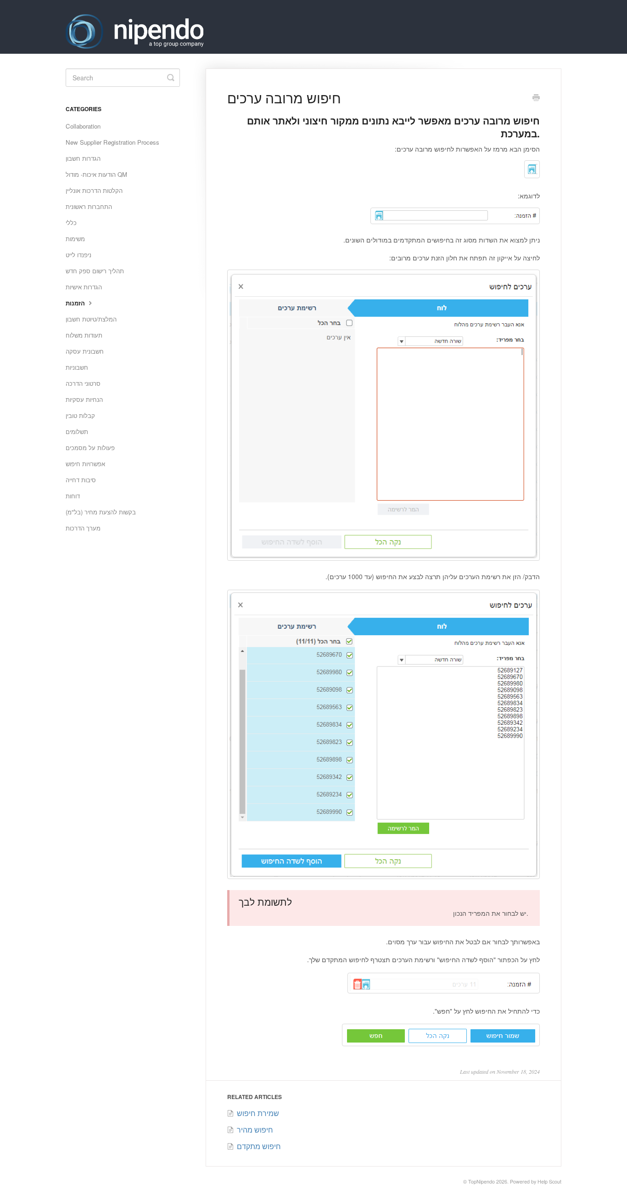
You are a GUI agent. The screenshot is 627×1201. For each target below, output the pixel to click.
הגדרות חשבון (83, 158)
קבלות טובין (80, 415)
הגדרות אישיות (84, 286)
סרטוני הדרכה (83, 383)
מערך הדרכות (83, 528)
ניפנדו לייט (78, 254)
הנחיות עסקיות (84, 399)
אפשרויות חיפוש (85, 463)
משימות (75, 238)
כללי (71, 222)
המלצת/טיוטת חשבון (91, 319)
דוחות (73, 495)
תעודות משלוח (84, 335)
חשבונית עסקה (85, 351)
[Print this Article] (536, 98)
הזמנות (76, 303)
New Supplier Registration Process (112, 142)
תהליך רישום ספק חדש (95, 270)
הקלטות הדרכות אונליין (94, 190)
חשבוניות (77, 367)
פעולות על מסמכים (90, 447)
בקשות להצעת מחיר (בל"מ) (101, 511)
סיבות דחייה (81, 479)
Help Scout (549, 1181)
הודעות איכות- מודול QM (96, 174)
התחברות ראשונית (89, 206)
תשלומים (77, 431)
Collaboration (83, 126)
